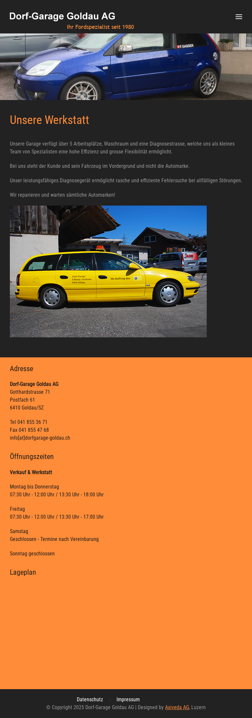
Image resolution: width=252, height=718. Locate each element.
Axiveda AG (177, 707)
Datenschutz (90, 699)
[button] (239, 17)
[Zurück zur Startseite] (72, 16)
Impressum (128, 699)
